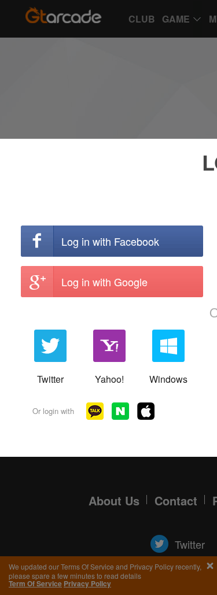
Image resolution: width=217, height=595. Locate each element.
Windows (168, 379)
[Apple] (146, 411)
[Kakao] (95, 411)
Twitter (50, 379)
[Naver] (120, 411)
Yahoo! (109, 379)
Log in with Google (104, 281)
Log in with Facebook (110, 241)
